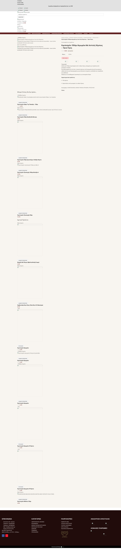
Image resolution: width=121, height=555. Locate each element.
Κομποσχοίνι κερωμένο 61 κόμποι (25, 446)
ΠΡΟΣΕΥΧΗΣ (95, 37)
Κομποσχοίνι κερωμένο (23, 348)
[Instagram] (6, 535)
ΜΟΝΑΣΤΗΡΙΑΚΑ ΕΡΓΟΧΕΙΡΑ (75, 37)
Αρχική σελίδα (64, 37)
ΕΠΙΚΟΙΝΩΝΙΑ (20, 4)
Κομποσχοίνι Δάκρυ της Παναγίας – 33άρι (27, 104)
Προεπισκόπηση (18, 99)
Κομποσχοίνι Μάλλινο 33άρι (24, 501)
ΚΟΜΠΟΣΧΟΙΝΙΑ (87, 37)
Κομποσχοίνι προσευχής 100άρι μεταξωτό (28, 172)
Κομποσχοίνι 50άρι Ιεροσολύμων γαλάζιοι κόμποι (29, 159)
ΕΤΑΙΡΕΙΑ (19, 1)
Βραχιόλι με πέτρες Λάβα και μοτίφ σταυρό (28, 262)
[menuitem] (20, 8)
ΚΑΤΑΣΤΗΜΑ (20, 2)
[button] (20, 346)
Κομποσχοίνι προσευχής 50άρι (24, 215)
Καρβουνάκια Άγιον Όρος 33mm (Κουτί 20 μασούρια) (30, 305)
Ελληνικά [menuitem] (21, 8)
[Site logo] (20, 12)
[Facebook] (3, 535)
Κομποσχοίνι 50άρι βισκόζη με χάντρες (27, 117)
